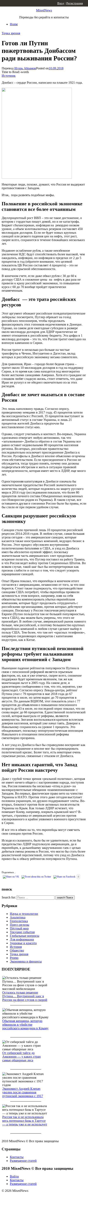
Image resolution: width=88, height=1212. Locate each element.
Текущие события (22, 932)
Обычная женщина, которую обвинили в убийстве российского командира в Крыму (25, 1024)
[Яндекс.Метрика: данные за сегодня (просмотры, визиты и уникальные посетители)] (33, 1198)
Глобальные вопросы (24, 935)
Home (14, 24)
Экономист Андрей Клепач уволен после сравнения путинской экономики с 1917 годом (22, 1094)
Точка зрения (11, 33)
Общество (17, 950)
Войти (14, 1176)
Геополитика (19, 921)
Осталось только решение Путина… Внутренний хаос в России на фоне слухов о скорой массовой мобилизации (24, 998)
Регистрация (74, 3)
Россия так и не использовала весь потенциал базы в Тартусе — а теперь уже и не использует (24, 1120)
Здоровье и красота (23, 943)
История (16, 946)
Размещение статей (23, 1160)
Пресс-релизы (19, 924)
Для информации (22, 939)
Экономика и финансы (26, 961)
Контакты (17, 1157)
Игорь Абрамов (25, 68)
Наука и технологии (24, 913)
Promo (14, 958)
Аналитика (17, 917)
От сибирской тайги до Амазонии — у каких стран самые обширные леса (21, 1056)
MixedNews (44, 10)
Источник (9, 75)
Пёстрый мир (19, 928)
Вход (60, 3)
